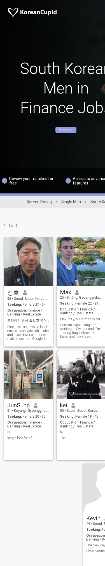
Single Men (71, 202)
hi (61, 432)
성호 (13, 292)
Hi (9, 432)
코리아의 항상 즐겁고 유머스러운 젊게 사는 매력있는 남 (28, 320)
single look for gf (19, 438)
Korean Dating (39, 202)
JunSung (18, 405)
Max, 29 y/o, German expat (80, 319)
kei (63, 405)
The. (63, 438)
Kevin (93, 518)
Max (65, 292)
